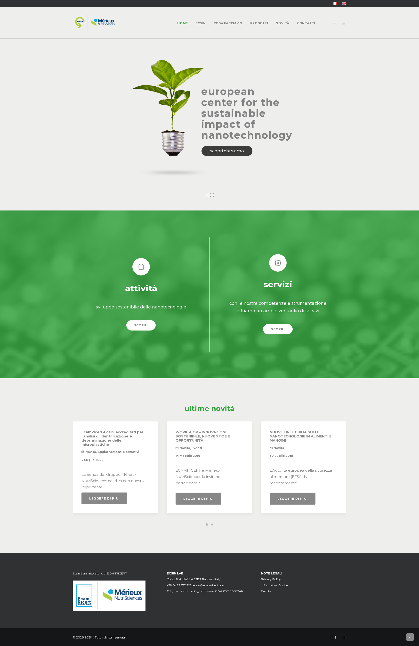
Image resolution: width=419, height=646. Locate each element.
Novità (90, 452)
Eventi (197, 448)
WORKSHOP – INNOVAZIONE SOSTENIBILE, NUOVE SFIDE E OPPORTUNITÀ (203, 436)
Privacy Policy (271, 579)
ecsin (201, 23)
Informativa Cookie (274, 585)
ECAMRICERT (117, 573)
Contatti (306, 23)
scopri (141, 325)
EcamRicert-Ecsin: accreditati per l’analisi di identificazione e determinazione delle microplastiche (112, 438)
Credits (266, 591)
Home (182, 23)
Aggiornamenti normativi (118, 452)
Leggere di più (104, 498)
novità (282, 23)
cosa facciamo (228, 23)
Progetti (259, 23)
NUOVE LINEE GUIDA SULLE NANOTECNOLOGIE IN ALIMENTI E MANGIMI (300, 436)
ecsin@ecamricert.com (209, 585)
